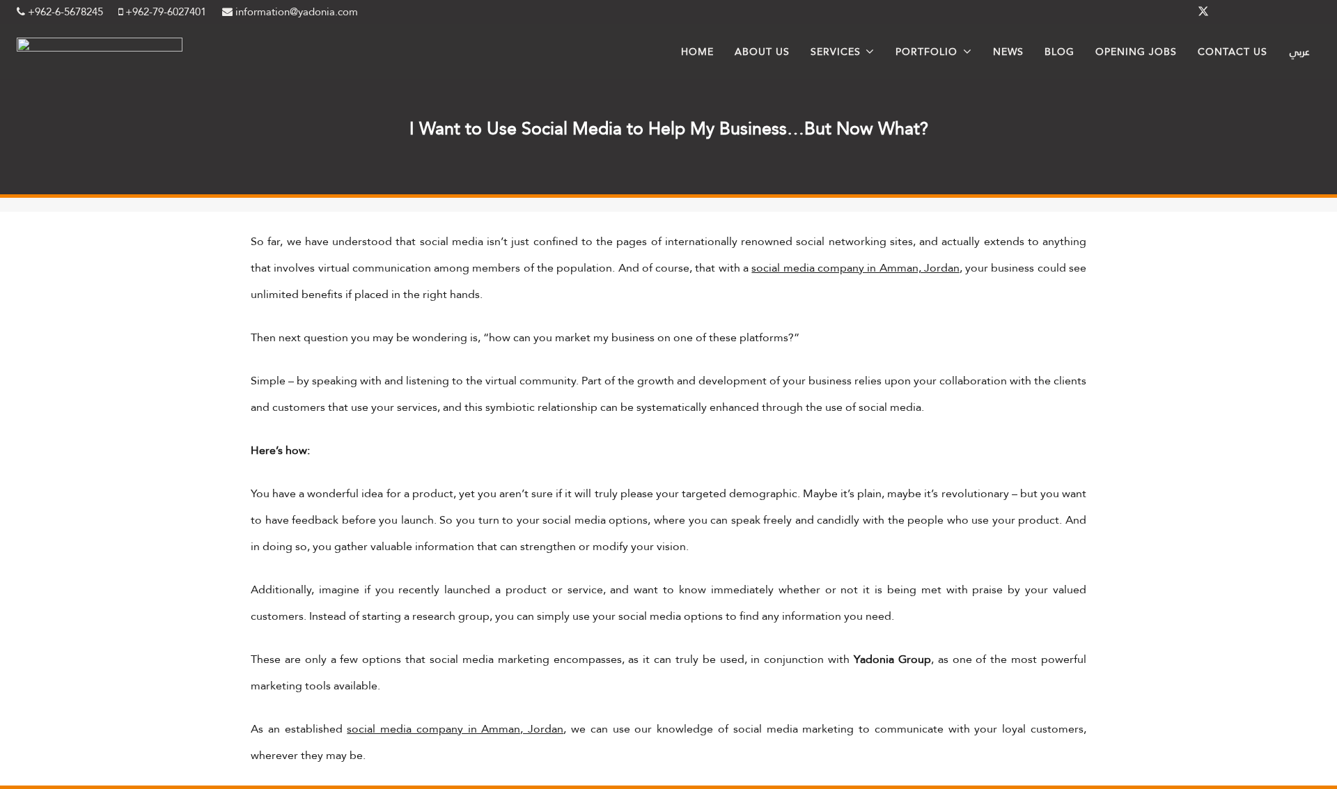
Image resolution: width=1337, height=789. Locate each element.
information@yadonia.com (295, 12)
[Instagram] (1270, 12)
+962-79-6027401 (164, 12)
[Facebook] (1170, 12)
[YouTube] (1303, 12)
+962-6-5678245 (64, 12)
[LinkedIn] (1237, 12)
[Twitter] (1203, 12)
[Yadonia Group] (99, 48)
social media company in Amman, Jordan (855, 268)
